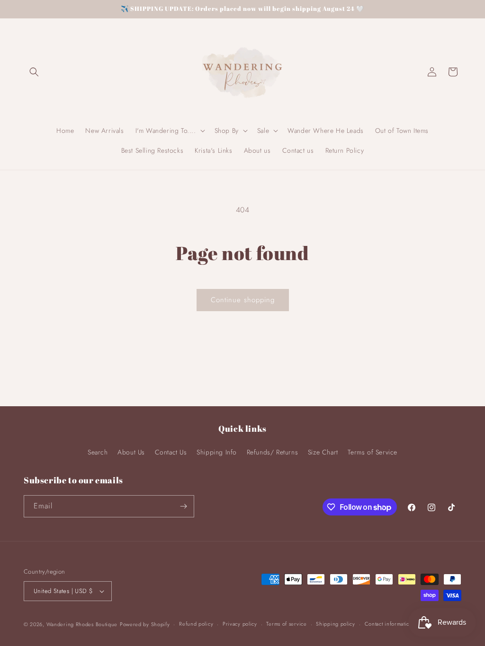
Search (98, 452)
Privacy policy (240, 624)
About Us (131, 452)
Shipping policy (335, 624)
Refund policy (196, 624)
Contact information (389, 624)
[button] (34, 71)
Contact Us (171, 452)
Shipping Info (217, 452)
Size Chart (323, 452)
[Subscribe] (183, 506)
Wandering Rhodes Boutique (82, 624)
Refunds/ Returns (272, 452)
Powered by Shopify (145, 624)
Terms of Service (372, 452)
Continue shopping (243, 300)
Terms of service (286, 624)
